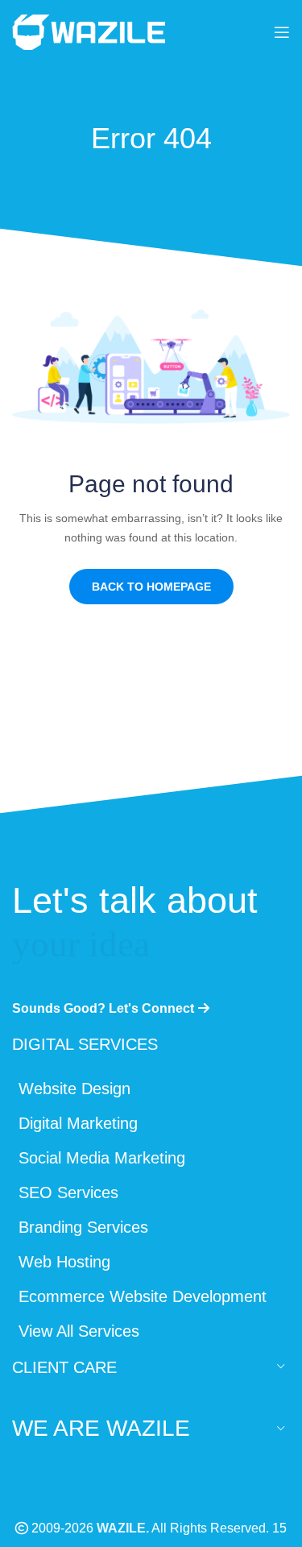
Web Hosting (64, 1262)
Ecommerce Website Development (143, 1296)
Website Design (74, 1088)
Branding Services (83, 1227)
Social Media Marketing (102, 1158)
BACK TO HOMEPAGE (151, 586)
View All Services (79, 1331)
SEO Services (68, 1192)
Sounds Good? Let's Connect (103, 1008)
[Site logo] (88, 30)
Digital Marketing (78, 1123)
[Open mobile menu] (282, 32)
